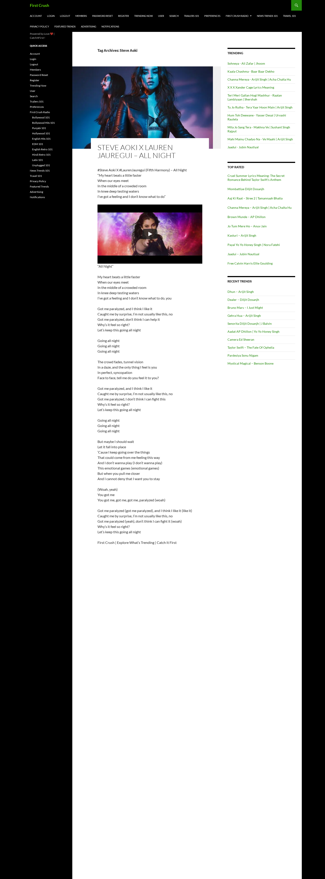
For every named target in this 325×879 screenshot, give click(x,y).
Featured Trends (65, 26)
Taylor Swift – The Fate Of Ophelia (251, 347)
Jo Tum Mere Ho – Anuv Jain (247, 226)
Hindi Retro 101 (41, 154)
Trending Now (143, 15)
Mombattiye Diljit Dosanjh (246, 189)
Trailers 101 (191, 15)
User (161, 15)
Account (36, 15)
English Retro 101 (42, 149)
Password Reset (102, 15)
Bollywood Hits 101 (43, 122)
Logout (65, 15)
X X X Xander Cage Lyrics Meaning (251, 87)
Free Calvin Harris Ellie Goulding (250, 263)
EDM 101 (37, 144)
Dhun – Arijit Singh (241, 292)
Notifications (110, 26)
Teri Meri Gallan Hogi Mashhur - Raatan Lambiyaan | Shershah (255, 97)
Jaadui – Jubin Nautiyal (243, 254)
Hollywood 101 (41, 133)
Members (81, 15)
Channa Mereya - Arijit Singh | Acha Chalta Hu (259, 79)
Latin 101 (37, 160)
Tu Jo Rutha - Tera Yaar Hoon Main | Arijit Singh (260, 107)
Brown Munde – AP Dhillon (247, 217)
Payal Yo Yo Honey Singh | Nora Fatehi (254, 245)
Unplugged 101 (41, 165)
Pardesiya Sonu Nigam (243, 355)
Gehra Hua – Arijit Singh (244, 315)
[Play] (149, 234)
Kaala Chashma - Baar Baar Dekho (251, 71)
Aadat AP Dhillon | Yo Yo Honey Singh (253, 331)
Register (123, 15)
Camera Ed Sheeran (241, 339)
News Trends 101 (267, 15)
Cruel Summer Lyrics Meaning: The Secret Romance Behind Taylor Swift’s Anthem (256, 178)
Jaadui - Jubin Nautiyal (243, 147)
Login (51, 15)
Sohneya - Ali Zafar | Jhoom (246, 63)
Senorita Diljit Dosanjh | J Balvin (250, 323)
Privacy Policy (39, 26)
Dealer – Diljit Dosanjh (243, 299)
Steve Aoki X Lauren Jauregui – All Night (137, 151)
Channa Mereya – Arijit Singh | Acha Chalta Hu (260, 207)
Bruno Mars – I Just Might (245, 307)
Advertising (88, 26)
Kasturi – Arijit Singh (242, 235)
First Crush (39, 5)
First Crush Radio (237, 15)
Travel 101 (289, 15)
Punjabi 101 (39, 128)
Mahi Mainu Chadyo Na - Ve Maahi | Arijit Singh (260, 139)
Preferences (212, 15)
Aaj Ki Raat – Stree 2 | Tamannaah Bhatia (255, 198)
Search (174, 15)
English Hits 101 (41, 138)
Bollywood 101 (41, 117)
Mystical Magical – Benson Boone (250, 363)
